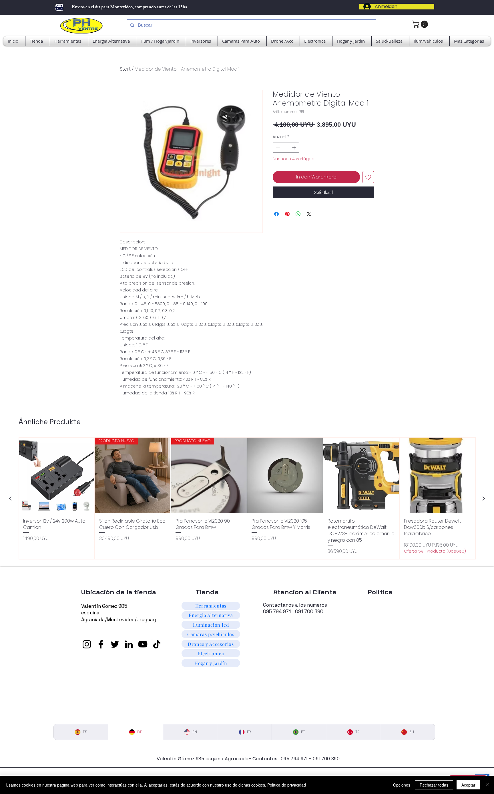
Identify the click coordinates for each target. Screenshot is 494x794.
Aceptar (468, 785)
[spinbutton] (286, 147)
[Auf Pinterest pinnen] (287, 214)
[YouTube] (142, 644)
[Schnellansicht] (56, 475)
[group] (247, 498)
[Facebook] (100, 644)
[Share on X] (309, 214)
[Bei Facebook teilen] (276, 214)
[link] (421, 24)
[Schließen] (487, 784)
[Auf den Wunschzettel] (368, 177)
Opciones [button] (401, 785)
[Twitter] (114, 644)
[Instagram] (86, 644)
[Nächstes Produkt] (483, 498)
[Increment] (294, 147)
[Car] (59, 7)
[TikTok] (156, 644)
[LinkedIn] (128, 644)
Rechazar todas (434, 785)
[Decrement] (277, 147)
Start (125, 69)
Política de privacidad (286, 785)
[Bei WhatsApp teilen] (298, 214)
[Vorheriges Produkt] (10, 498)
